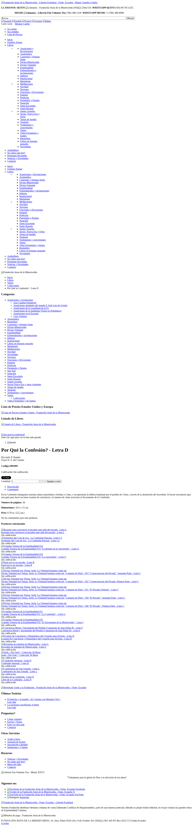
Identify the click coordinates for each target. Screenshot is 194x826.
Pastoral (11, 362)
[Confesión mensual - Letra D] (16, 660)
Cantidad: (6, 481)
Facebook (80, 789)
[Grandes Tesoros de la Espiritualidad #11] (22, 611)
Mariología (12, 346)
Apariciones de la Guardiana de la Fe (31, 308)
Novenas (11, 357)
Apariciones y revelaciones (20, 300)
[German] (37, 21)
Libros (10, 280)
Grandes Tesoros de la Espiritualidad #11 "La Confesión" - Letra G (33, 614)
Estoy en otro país (15, 724)
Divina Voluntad (15, 330)
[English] (17, 21)
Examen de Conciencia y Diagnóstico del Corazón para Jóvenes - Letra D (36, 638)
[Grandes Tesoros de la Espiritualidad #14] (22, 546)
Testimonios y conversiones (20, 392)
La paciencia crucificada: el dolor (23, 704)
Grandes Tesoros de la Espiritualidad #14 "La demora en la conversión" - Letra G (40, 548)
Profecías (11, 365)
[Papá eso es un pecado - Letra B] (17, 562)
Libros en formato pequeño (20, 343)
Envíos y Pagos (14, 722)
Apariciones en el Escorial (25, 313)
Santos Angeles (14, 381)
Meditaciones (13, 349)
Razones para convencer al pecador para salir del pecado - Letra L (32, 532)
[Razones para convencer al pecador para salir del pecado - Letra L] (34, 529)
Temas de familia (15, 387)
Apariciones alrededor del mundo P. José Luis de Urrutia (40, 305)
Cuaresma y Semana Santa (20, 324)
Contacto (11, 727)
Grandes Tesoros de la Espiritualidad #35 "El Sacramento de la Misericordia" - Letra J (42, 622)
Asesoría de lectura (16, 742)
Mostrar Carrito (22, 24)
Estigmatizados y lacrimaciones (22, 335)
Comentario (12, 489)
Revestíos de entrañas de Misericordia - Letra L (23, 647)
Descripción (13, 486)
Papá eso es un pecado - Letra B (16, 565)
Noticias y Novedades (17, 759)
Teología (11, 390)
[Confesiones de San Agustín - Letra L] (20, 668)
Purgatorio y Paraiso (17, 368)
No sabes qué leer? (16, 761)
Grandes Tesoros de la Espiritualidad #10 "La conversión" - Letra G (33, 557)
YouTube (79, 794)
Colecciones (13, 285)
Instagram (24, 797)
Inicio (10, 277)
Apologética (13, 319)
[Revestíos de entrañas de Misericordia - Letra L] (25, 644)
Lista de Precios (14, 34)
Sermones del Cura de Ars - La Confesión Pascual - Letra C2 (30, 540)
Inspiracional (13, 341)
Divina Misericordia (16, 327)
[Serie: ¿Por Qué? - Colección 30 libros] (20, 652)
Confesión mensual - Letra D (15, 663)
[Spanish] (6, 21)
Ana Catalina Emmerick (24, 302)
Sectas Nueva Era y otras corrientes (24, 384)
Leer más (11, 702)
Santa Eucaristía (15, 376)
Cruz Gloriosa (20, 316)
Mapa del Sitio (14, 764)
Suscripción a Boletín (17, 744)
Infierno (11, 338)
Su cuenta (12, 29)
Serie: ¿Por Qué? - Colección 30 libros (19, 655)
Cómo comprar (14, 719)
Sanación (11, 373)
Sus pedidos (13, 31)
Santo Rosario (14, 379)
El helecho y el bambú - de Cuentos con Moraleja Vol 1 (33, 699)
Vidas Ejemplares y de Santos (21, 401)
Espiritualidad (13, 332)
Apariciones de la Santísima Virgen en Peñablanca (37, 311)
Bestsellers (12, 321)
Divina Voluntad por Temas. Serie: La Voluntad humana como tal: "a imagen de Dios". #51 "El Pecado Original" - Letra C (60, 589)
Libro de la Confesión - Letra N (16, 679)
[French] (26, 21)
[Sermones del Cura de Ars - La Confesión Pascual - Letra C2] (31, 538)
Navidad (11, 351)
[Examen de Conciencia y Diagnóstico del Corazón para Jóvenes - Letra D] (37, 636)
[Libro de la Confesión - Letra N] (17, 677)
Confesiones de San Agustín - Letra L (19, 671)
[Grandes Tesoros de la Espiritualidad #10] (22, 554)
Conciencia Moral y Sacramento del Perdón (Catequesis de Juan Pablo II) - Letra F (40, 630)
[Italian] (47, 21)
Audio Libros (13, 739)
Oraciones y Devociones (19, 360)
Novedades (12, 354)
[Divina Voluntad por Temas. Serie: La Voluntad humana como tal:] (34, 570)
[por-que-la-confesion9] (13, 434)
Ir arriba (5, 823)
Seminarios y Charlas (17, 747)
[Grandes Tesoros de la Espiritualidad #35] (22, 619)
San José (11, 371)
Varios (10, 283)
